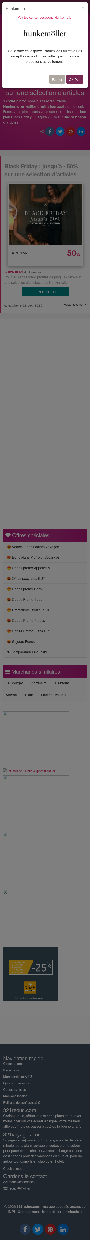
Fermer (57, 79)
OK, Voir (74, 79)
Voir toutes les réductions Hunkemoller (45, 17)
